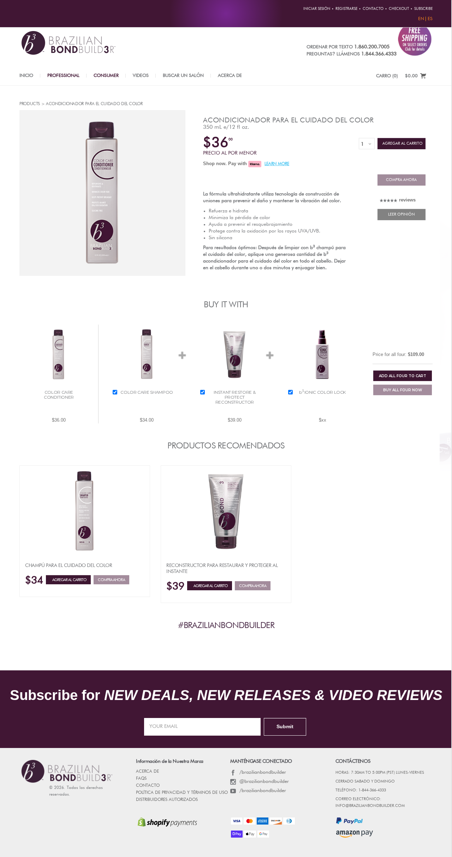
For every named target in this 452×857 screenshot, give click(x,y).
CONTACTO (148, 786)
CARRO (387, 76)
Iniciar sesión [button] (316, 9)
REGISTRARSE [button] (346, 9)
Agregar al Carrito (401, 143)
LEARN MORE (276, 164)
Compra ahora (401, 180)
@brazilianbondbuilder (264, 781)
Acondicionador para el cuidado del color (288, 120)
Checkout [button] (399, 9)
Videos (141, 75)
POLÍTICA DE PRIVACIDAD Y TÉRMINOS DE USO (182, 793)
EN (421, 19)
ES (430, 19)
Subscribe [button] (423, 9)
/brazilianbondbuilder (262, 772)
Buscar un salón (183, 75)
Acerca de (230, 75)
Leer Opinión (401, 214)
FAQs (141, 779)
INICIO (26, 75)
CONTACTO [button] (373, 9)
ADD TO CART (402, 376)
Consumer (106, 75)
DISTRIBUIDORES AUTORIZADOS (167, 800)
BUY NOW (402, 390)
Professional (63, 75)
